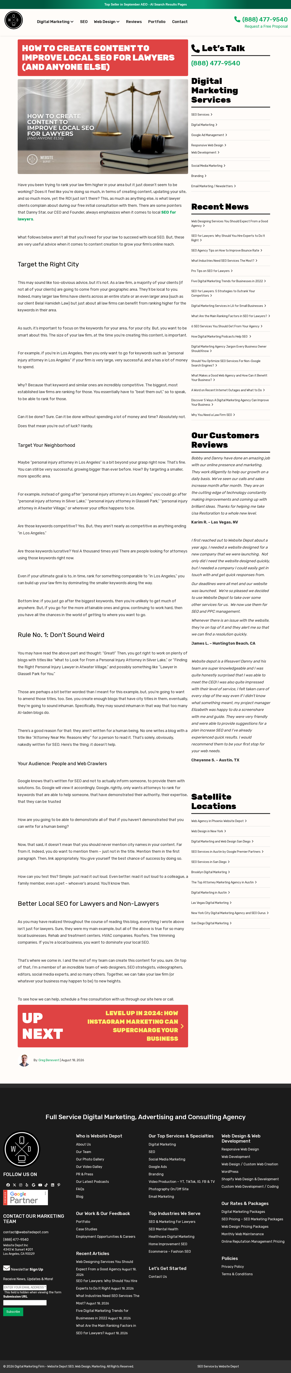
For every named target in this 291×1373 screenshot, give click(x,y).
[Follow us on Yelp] (27, 1185)
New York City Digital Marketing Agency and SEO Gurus (228, 913)
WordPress (230, 1172)
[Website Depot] (21, 1149)
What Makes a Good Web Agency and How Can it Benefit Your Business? (229, 378)
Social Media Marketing (206, 166)
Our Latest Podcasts (92, 1182)
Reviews (134, 21)
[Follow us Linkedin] (53, 1185)
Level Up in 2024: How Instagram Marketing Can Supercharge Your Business (132, 1026)
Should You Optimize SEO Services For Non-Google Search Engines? (226, 363)
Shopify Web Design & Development (250, 1179)
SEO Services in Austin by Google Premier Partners (226, 852)
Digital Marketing (53, 21)
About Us (83, 1144)
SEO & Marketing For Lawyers (172, 1222)
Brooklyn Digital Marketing (209, 872)
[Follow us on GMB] (34, 1185)
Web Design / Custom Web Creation (250, 1164)
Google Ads (158, 1167)
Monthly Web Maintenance (243, 1234)
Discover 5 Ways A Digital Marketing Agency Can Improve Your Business (230, 402)
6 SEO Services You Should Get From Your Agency (225, 326)
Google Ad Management (207, 135)
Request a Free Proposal (266, 26)
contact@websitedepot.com (26, 1232)
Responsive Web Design (207, 145)
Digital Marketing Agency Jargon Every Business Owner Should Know (229, 349)
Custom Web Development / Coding (250, 1187)
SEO (84, 21)
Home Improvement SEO (168, 1244)
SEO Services (200, 114)
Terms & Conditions (237, 1274)
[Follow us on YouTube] (40, 1185)
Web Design (105, 21)
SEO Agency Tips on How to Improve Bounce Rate (225, 250)
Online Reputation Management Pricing (253, 1241)
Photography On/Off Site (169, 1189)
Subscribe (13, 1312)
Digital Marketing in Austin (209, 892)
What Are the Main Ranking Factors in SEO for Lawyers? (229, 316)
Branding (197, 176)
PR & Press (84, 1174)
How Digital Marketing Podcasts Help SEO (219, 336)
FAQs (80, 1189)
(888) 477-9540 (265, 19)
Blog (79, 1197)
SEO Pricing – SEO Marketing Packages (252, 1219)
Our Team (83, 1152)
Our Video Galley (89, 1167)
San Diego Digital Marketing (210, 923)
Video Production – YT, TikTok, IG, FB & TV (182, 1182)
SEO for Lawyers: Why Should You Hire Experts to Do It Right (228, 238)
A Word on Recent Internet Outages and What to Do (226, 390)
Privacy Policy (233, 1267)
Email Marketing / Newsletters (212, 186)
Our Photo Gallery (90, 1159)
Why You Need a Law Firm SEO (211, 415)
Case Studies (86, 1229)
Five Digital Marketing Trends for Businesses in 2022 (227, 281)
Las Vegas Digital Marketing (210, 903)
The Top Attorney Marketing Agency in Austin (222, 882)
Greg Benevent (49, 1060)
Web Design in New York (207, 831)
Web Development (203, 152)
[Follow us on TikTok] (47, 1185)
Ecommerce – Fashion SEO (170, 1251)
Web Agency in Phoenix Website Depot (217, 821)
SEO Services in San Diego (209, 862)
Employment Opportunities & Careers (105, 1237)
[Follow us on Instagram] (21, 1185)
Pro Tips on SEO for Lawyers (210, 271)
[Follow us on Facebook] (8, 1185)
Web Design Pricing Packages (245, 1227)
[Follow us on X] (15, 1185)
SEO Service (205, 1366)
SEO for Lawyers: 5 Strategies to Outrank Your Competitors (223, 293)
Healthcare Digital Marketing (171, 1237)
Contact (180, 21)
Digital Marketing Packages (243, 1212)
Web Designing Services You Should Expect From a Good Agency (229, 224)
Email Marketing (161, 1197)
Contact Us (158, 1277)
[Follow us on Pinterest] (59, 1185)
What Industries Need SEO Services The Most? (222, 261)
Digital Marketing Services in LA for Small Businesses (227, 306)
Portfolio (157, 21)
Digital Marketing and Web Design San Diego (221, 841)
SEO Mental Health (163, 1229)
